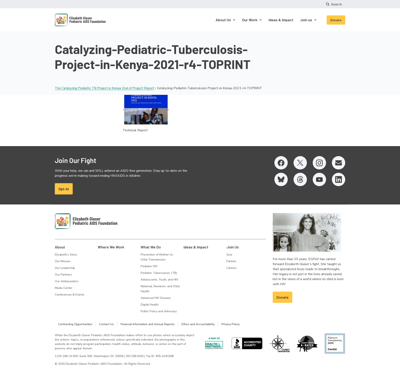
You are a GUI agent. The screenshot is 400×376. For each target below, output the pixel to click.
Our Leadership (65, 268)
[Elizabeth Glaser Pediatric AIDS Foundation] (86, 221)
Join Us (232, 247)
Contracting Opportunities (75, 324)
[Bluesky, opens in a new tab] (281, 179)
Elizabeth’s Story (66, 255)
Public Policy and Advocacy (159, 311)
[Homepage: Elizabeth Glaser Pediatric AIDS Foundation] (69, 19)
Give (229, 255)
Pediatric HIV (149, 266)
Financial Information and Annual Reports (148, 324)
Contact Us (106, 324)
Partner (231, 261)
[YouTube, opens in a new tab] (319, 179)
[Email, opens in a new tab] (338, 162)
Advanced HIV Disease (156, 298)
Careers (231, 268)
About (60, 247)
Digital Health (150, 305)
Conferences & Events (69, 295)
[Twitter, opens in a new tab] (300, 162)
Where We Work (111, 247)
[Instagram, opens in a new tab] (319, 162)
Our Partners (63, 275)
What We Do (151, 247)
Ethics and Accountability (198, 324)
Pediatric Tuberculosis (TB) (159, 273)
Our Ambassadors (66, 281)
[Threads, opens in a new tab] (300, 179)
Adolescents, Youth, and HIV (159, 280)
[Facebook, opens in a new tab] (281, 162)
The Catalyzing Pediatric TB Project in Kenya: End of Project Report (104, 88)
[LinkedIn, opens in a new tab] (338, 179)
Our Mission (62, 261)
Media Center (63, 288)
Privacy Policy (230, 324)
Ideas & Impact (196, 247)
